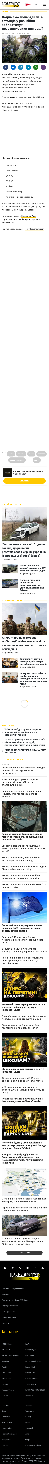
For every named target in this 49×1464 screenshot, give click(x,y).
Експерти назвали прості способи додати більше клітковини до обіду (24, 868)
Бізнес (27, 1422)
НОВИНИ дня (7, 1344)
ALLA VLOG (29, 1396)
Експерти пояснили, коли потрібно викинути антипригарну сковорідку (21, 877)
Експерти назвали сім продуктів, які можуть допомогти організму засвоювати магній (24, 848)
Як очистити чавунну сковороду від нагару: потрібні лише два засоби (33, 661)
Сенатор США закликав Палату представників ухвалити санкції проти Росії (23, 940)
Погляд (28, 1417)
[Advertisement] (24, 134)
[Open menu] (44, 4)
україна (21, 454)
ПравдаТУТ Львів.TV (33, 1445)
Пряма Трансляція (9, 1317)
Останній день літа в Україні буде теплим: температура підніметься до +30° (24, 1200)
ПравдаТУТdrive (8, 1390)
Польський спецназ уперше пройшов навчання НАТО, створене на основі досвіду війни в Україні (22, 928)
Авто (5, 11)
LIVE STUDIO (6, 1373)
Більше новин (24, 1253)
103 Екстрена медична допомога (10, 1358)
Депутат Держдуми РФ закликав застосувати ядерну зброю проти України (24, 950)
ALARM (4, 1367)
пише (12, 97)
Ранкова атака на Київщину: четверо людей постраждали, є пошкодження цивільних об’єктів (22, 837)
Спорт (27, 1440)
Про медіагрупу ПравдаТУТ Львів (15, 1300)
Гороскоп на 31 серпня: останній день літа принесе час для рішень (24, 1209)
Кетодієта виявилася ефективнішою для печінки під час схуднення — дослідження (23, 770)
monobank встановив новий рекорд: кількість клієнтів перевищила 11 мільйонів (21, 794)
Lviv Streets (29, 1356)
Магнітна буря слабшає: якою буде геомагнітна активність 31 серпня (20, 1026)
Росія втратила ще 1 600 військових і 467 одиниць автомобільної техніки (22, 1100)
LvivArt (27, 1344)
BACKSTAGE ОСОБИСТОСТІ (35, 1390)
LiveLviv (5, 1396)
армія (36, 460)
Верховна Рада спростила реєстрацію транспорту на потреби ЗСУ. (21, 219)
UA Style (5, 1384)
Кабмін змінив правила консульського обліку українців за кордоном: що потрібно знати (22, 960)
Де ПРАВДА (6, 1379)
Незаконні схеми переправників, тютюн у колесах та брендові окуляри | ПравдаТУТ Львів (24, 1007)
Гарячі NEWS (30, 1367)
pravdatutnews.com (34, 229)
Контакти (10, 1331)
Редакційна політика (10, 1306)
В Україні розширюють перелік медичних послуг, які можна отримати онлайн (24, 1017)
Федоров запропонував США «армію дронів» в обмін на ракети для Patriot (22, 1079)
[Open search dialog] (36, 4)
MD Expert (6, 1350)
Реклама (5, 1294)
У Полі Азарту (30, 1384)
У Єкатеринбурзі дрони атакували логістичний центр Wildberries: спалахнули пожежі (23, 732)
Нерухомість (7, 1440)
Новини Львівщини (9, 1434)
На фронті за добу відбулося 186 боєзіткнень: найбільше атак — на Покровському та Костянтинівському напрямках (22, 1158)
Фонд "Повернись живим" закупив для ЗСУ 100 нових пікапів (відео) (33, 568)
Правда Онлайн (31, 1379)
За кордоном (7, 1422)
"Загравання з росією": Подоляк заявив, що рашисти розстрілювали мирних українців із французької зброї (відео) (24, 550)
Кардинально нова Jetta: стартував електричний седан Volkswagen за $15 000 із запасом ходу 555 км (22, 1241)
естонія (41, 454)
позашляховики (17, 460)
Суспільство (30, 1411)
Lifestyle (5, 1445)
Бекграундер (30, 1350)
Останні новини (12, 760)
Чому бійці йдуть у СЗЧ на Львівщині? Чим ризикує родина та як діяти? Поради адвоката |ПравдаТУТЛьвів (24, 1145)
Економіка (6, 1417)
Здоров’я (28, 1405)
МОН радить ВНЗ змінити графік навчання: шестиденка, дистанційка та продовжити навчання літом (33, 678)
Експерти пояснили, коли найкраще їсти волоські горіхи (24, 886)
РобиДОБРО (30, 1373)
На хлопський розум (33, 1361)
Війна (4, 1411)
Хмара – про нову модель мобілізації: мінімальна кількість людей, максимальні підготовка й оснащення (24, 643)
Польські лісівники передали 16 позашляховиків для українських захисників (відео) (32, 585)
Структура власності (10, 1312)
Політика (5, 1405)
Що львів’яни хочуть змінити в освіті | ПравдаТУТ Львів (23, 1070)
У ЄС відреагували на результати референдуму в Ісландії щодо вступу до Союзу (23, 1090)
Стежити (24, 480)
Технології (29, 1428)
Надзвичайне (7, 1428)
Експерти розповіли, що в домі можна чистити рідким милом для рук (22, 859)
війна (31, 454)
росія (11, 454)
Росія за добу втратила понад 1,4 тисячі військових (26, 751)
